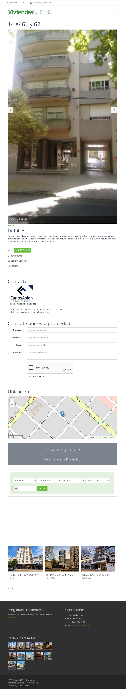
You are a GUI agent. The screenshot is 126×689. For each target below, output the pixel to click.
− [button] (12, 404)
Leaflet (89, 437)
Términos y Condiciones (18, 685)
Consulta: (17, 352)
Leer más (12, 617)
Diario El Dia (19, 680)
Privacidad (32, 682)
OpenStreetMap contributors (105, 437)
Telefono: (17, 337)
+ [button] (12, 400)
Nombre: (17, 330)
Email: (19, 345)
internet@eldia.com (80, 625)
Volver (11, 588)
